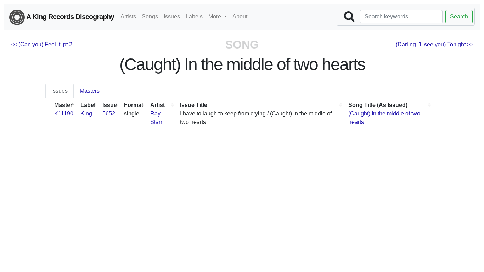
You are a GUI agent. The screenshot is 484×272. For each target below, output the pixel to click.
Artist (157, 105)
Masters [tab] (90, 91)
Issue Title (193, 105)
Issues (172, 16)
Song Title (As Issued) (377, 105)
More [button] (215, 16)
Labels (194, 16)
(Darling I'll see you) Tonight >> (434, 44)
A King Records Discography (69, 17)
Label (87, 105)
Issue (109, 105)
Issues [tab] (59, 91)
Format (133, 105)
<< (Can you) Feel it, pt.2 (41, 44)
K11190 (63, 113)
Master (63, 105)
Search (459, 16)
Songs (150, 16)
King (86, 113)
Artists (128, 16)
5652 (108, 113)
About (239, 16)
